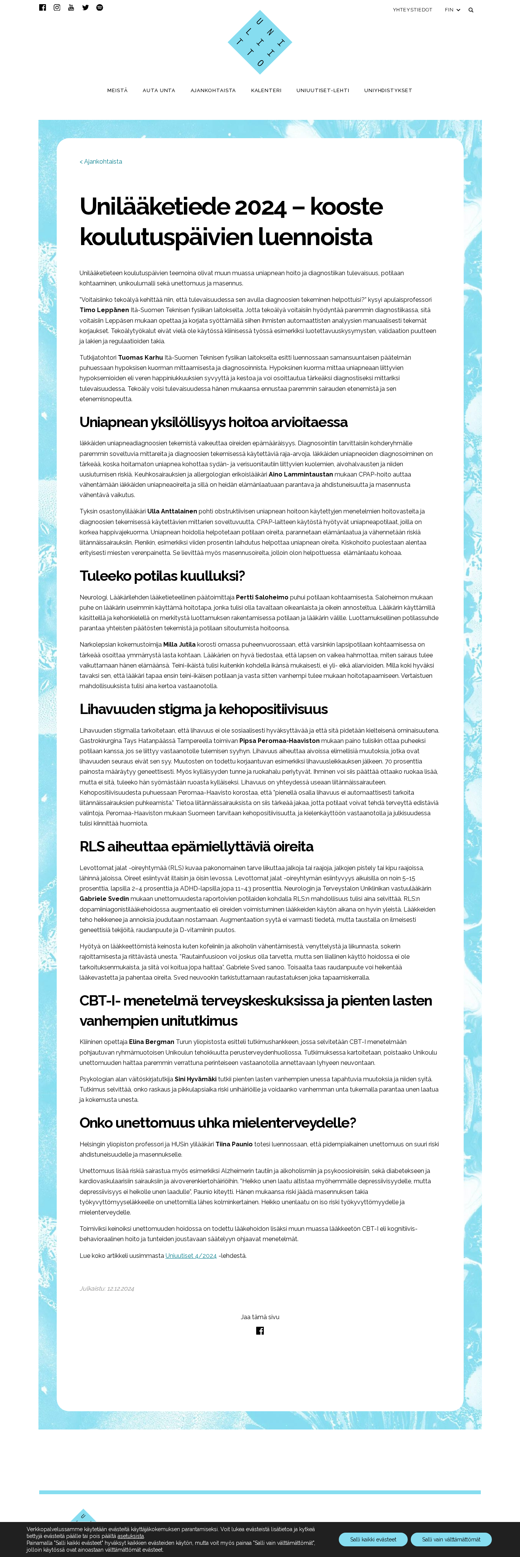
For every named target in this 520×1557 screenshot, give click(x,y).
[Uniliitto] (260, 42)
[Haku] (471, 10)
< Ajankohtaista (101, 161)
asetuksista (131, 1536)
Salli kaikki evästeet (373, 1539)
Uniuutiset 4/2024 (191, 1255)
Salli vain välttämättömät (451, 1539)
